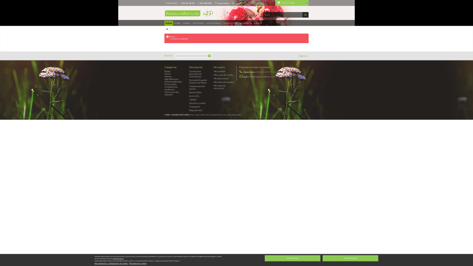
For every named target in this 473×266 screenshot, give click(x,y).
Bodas (169, 23)
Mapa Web (236, 115)
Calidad (192, 99)
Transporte (194, 106)
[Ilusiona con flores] (199, 13)
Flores (177, 23)
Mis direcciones (221, 78)
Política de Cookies (118, 258)
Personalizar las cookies (138, 264)
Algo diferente (214, 23)
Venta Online (195, 92)
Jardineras (169, 89)
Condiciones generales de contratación (195, 74)
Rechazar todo (293, 258)
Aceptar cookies (350, 258)
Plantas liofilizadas (173, 81)
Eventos (258, 23)
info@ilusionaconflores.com (261, 76)
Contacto (237, 3)
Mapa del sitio (195, 110)
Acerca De (194, 96)
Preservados (246, 23)
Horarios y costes (197, 103)
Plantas (186, 23)
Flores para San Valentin (171, 93)
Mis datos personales (224, 82)
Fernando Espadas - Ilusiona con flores (198, 81)
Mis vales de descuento (219, 87)
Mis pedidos (219, 71)
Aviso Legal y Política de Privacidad (203, 115)
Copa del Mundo (223, 3)
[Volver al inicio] (167, 29)
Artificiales (198, 23)
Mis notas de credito (223, 75)
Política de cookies (224, 115)
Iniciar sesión (172, 3)
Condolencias (230, 23)
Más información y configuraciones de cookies (111, 264)
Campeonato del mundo (197, 87)
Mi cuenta (219, 67)
